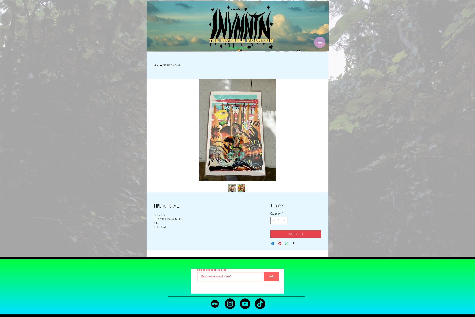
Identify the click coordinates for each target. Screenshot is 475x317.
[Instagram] (230, 303)
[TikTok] (260, 303)
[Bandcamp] (215, 303)
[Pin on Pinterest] (280, 243)
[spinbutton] (279, 220)
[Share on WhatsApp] (287, 243)
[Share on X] (294, 243)
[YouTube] (245, 303)
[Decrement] (273, 220)
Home (158, 65)
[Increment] (284, 220)
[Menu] (319, 42)
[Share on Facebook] (273, 243)
